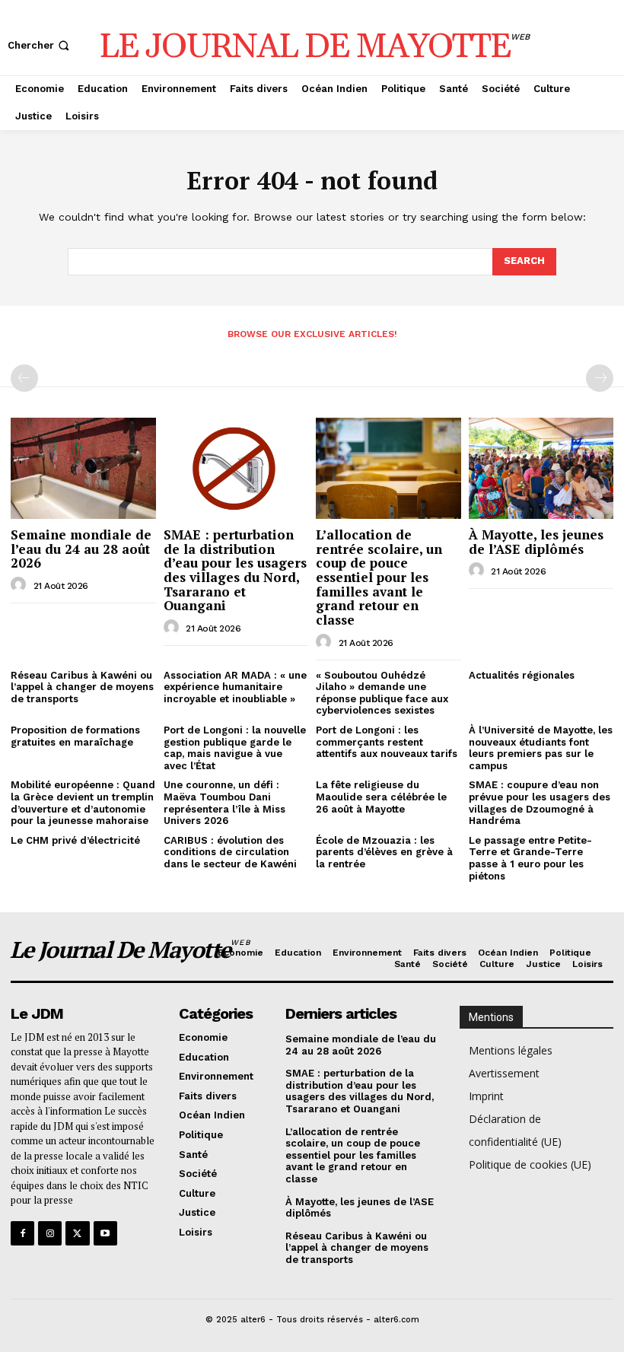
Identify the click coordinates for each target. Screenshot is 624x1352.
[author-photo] (20, 585)
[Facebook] (22, 1233)
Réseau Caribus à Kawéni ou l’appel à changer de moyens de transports (82, 687)
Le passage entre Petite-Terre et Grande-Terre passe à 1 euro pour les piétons (530, 858)
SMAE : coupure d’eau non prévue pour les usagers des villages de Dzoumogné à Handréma (539, 802)
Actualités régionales (522, 675)
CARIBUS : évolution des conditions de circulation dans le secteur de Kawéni (230, 852)
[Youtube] (105, 1233)
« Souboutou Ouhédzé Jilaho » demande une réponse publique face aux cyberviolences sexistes (382, 693)
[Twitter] (77, 1233)
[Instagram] (50, 1233)
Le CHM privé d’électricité (75, 840)
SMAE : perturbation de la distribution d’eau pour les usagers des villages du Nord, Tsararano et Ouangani (235, 570)
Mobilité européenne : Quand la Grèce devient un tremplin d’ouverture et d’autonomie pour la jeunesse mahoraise (83, 802)
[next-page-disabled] (599, 378)
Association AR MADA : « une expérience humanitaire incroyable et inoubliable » (235, 687)
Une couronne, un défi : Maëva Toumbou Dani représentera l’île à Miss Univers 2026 (224, 802)
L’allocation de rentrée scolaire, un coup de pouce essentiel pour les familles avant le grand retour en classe (379, 577)
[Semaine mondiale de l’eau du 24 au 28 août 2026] (83, 468)
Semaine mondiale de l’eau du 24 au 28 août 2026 (81, 548)
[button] (40, 45)
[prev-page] (24, 378)
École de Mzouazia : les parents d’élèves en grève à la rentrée (384, 852)
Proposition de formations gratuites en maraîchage (75, 736)
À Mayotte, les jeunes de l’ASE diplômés (536, 542)
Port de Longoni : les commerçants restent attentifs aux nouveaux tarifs (386, 741)
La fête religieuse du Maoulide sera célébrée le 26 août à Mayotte (381, 796)
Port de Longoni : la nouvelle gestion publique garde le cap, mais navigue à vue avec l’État (235, 747)
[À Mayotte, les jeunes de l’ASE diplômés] (541, 468)
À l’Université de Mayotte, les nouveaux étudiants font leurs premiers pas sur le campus (541, 747)
